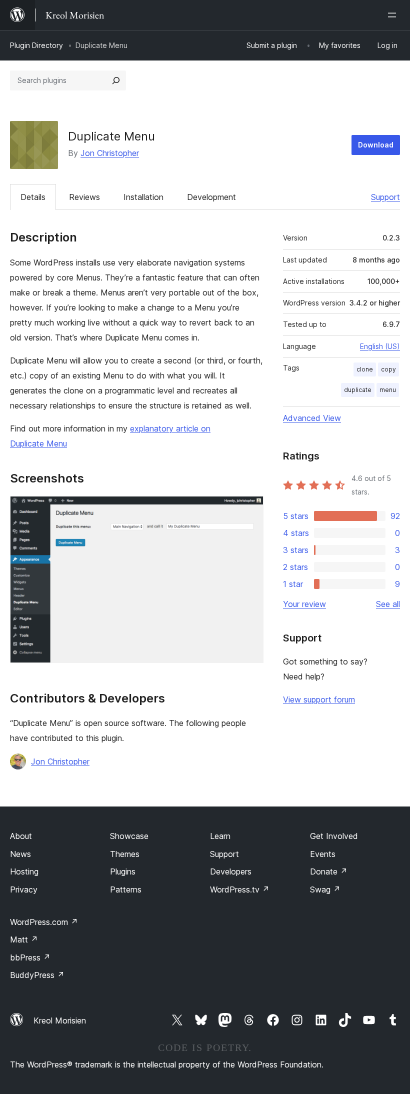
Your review (304, 604)
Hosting (24, 871)
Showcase (129, 836)
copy (388, 369)
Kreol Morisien (60, 1021)
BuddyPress (37, 975)
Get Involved (334, 836)
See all (388, 604)
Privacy (24, 889)
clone (364, 369)
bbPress (30, 957)
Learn (220, 836)
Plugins (123, 871)
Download (376, 144)
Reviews (84, 197)
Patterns (126, 889)
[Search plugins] (116, 80)
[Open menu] (394, 15)
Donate (329, 871)
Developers (231, 871)
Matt (24, 939)
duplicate (358, 390)
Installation (144, 197)
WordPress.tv (240, 889)
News (20, 854)
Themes (125, 854)
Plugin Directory (36, 45)
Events (323, 854)
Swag (325, 889)
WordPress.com (44, 922)
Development (211, 197)
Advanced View (312, 418)
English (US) (380, 346)
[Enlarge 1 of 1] (250, 509)
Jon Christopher (109, 153)
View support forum (319, 699)
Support (385, 197)
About (21, 836)
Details (33, 197)
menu (388, 390)
